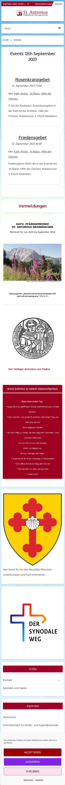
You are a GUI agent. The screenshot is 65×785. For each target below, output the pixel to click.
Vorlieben (32, 771)
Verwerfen (32, 762)
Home (5, 40)
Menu (8, 28)
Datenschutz (28, 780)
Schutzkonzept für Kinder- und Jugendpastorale (30, 725)
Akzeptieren (32, 752)
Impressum (39, 780)
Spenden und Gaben (15, 688)
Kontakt (7, 680)
